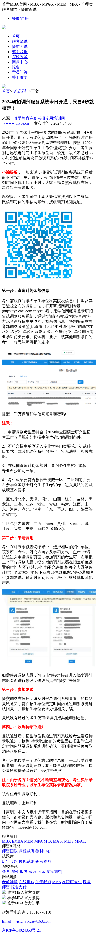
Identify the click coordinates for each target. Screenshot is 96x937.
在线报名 (26, 882)
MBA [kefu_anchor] (6, 841)
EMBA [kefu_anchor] (17, 841)
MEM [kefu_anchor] (28, 841)
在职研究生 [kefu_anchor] (72, 882)
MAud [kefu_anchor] (58, 841)
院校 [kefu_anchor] (15, 872)
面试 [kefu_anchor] (41, 872)
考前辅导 (10, 882)
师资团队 (10, 851)
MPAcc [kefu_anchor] (80, 841)
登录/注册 (20, 18)
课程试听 (26, 851)
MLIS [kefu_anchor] (69, 841)
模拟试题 (26, 861)
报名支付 (19, 887)
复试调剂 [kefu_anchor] (54, 872)
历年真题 (10, 861)
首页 (6, 91)
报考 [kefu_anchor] (24, 872)
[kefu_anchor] (4, 87)
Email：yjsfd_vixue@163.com (26, 921)
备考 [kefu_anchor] (6, 872)
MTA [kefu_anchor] (48, 841)
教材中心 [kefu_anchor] (43, 851)
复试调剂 (20, 91)
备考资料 (43, 861)
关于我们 (43, 882)
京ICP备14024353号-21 (21, 930)
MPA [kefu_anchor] (38, 841)
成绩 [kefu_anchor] (32, 872)
